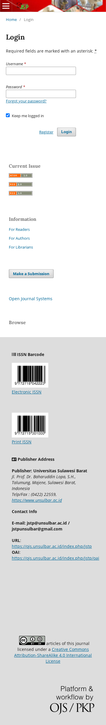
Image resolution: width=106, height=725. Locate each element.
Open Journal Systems (30, 298)
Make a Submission (31, 273)
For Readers (19, 229)
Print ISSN (22, 442)
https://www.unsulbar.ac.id (37, 500)
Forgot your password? (26, 101)
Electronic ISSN (27, 392)
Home (11, 19)
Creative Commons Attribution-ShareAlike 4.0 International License (53, 655)
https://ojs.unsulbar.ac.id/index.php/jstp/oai (55, 558)
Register (46, 132)
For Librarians (21, 247)
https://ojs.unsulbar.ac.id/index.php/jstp (52, 546)
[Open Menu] (6, 6)
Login (66, 132)
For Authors (19, 238)
